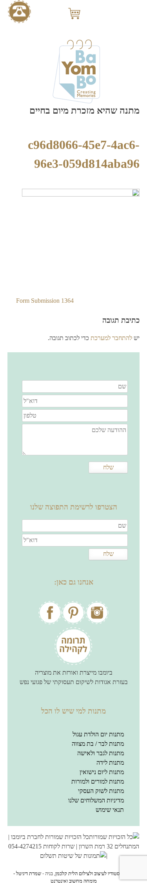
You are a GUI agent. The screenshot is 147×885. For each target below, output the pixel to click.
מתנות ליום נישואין (102, 772)
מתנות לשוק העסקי (101, 790)
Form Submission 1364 (45, 300)
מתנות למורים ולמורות (97, 781)
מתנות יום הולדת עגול (98, 734)
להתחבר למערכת (111, 338)
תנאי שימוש (110, 809)
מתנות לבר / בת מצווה (98, 743)
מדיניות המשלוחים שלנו (96, 800)
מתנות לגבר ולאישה (100, 753)
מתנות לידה (110, 762)
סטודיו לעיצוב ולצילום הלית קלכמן (87, 873)
